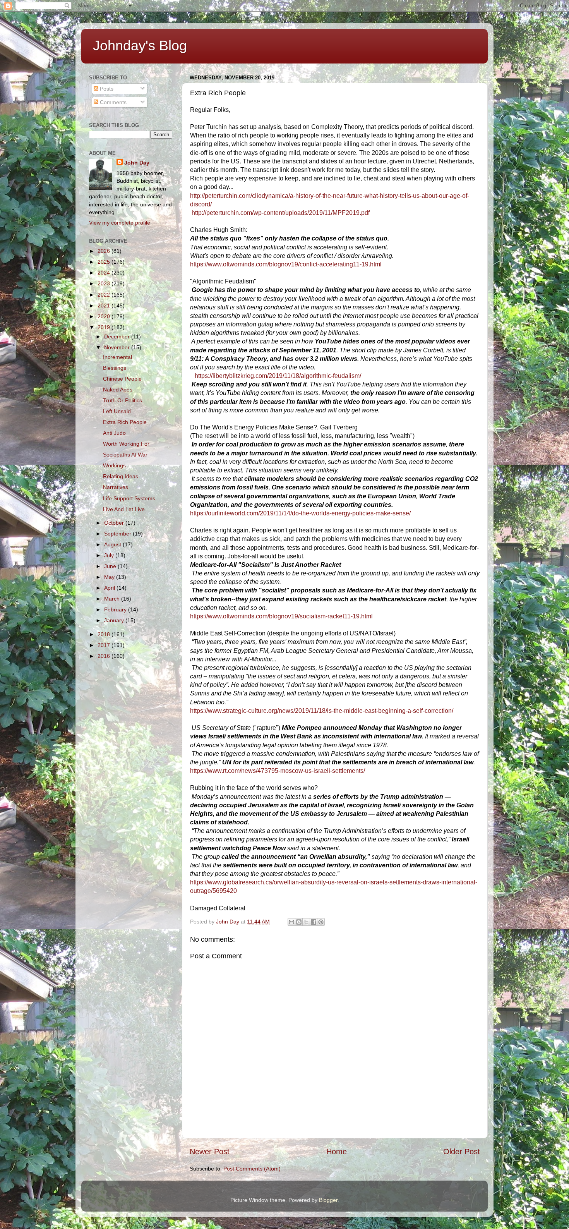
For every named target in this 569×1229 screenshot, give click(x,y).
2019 (104, 327)
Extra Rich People (125, 422)
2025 (104, 262)
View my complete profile (119, 223)
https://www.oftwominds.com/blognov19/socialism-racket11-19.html (281, 616)
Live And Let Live (124, 509)
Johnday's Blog (140, 45)
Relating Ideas (120, 476)
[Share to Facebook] (313, 922)
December (117, 336)
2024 (104, 272)
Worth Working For (126, 444)
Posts (105, 89)
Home (336, 1151)
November (117, 347)
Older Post (461, 1151)
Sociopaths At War (125, 454)
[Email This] (291, 922)
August (113, 544)
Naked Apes (117, 389)
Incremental (117, 357)
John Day (136, 163)
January (114, 620)
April (110, 588)
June (111, 566)
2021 (104, 305)
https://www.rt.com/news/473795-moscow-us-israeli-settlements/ (277, 770)
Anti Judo (114, 433)
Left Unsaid (117, 411)
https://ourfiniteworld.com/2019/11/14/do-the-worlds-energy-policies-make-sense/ (300, 513)
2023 (104, 283)
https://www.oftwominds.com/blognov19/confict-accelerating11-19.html (286, 264)
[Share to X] (306, 922)
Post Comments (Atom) (252, 1168)
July (109, 555)
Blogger (328, 1200)
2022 (104, 295)
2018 (104, 634)
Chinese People (122, 379)
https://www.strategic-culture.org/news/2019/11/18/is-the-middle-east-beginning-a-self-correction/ (321, 710)
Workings (114, 465)
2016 (104, 656)
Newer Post (210, 1151)
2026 (104, 251)
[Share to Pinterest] (321, 922)
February (116, 609)
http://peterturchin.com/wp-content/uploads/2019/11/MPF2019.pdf (281, 212)
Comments (112, 102)
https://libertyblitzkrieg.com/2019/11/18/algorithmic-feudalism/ (278, 375)
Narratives (115, 487)
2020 (104, 316)
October (114, 523)
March (112, 599)
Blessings (114, 368)
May (110, 577)
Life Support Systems (129, 498)
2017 (104, 645)
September (118, 533)
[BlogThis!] (299, 922)
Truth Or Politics (122, 400)
